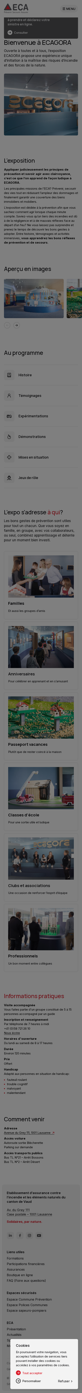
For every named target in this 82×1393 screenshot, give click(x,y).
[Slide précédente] (7, 325)
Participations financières (26, 1264)
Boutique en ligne (20, 1275)
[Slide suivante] (16, 325)
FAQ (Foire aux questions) (26, 1281)
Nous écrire (12, 1033)
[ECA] (16, 9)
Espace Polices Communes (27, 1305)
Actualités (14, 1335)
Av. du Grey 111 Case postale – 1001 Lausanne (29, 1212)
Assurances (16, 1269)
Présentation (16, 1329)
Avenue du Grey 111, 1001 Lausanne (27, 1133)
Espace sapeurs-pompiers (26, 1310)
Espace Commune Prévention (29, 1299)
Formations (15, 1258)
